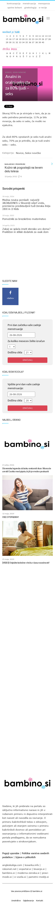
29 (7, 41)
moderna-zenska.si (28, 873)
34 (23, 41)
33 (20, 41)
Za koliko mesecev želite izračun (26, 341)
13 (46, 35)
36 (30, 41)
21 (26, 38)
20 (23, 38)
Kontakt (39, 900)
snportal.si (25, 869)
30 (10, 41)
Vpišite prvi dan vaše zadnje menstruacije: (24, 386)
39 (39, 41)
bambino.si (8, 873)
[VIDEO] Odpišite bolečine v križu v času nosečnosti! (25, 563)
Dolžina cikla (15, 352)
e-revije (43, 7)
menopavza (44, 3)
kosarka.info (32, 865)
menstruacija (29, 3)
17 (13, 38)
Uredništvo (16, 900)
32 (17, 41)
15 (7, 38)
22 (30, 38)
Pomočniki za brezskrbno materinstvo (24, 219)
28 (49, 38)
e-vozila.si (20, 876)
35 (26, 41)
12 (43, 35)
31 (13, 41)
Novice (20, 153)
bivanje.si (39, 869)
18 (17, 38)
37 (33, 41)
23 (33, 38)
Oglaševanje (28, 900)
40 (43, 41)
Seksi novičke (33, 153)
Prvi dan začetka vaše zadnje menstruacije (24, 327)
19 (20, 38)
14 (49, 35)
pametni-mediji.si (39, 876)
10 (36, 35)
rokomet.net (9, 869)
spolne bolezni (14, 7)
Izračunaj (27, 360)
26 (43, 38)
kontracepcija (13, 3)
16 (10, 38)
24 (36, 38)
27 (46, 38)
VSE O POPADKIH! (10, 517)
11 (39, 35)
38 (36, 41)
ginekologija (30, 7)
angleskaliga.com (12, 865)
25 (39, 38)
